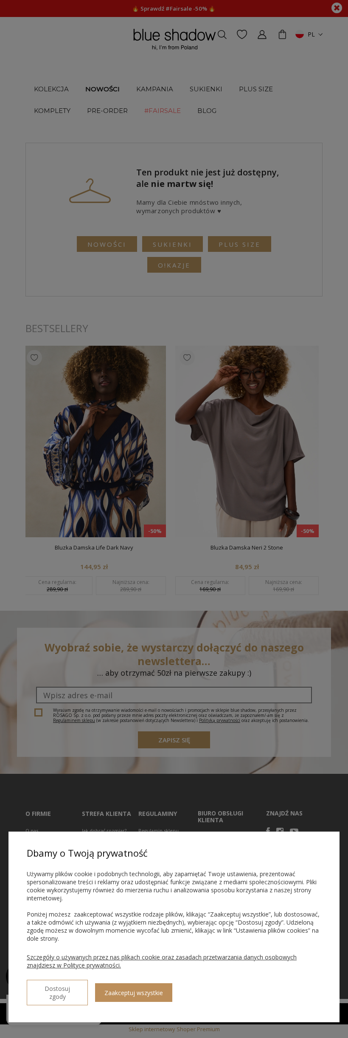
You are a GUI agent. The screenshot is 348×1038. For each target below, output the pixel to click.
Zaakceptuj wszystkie (133, 993)
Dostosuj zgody (57, 992)
